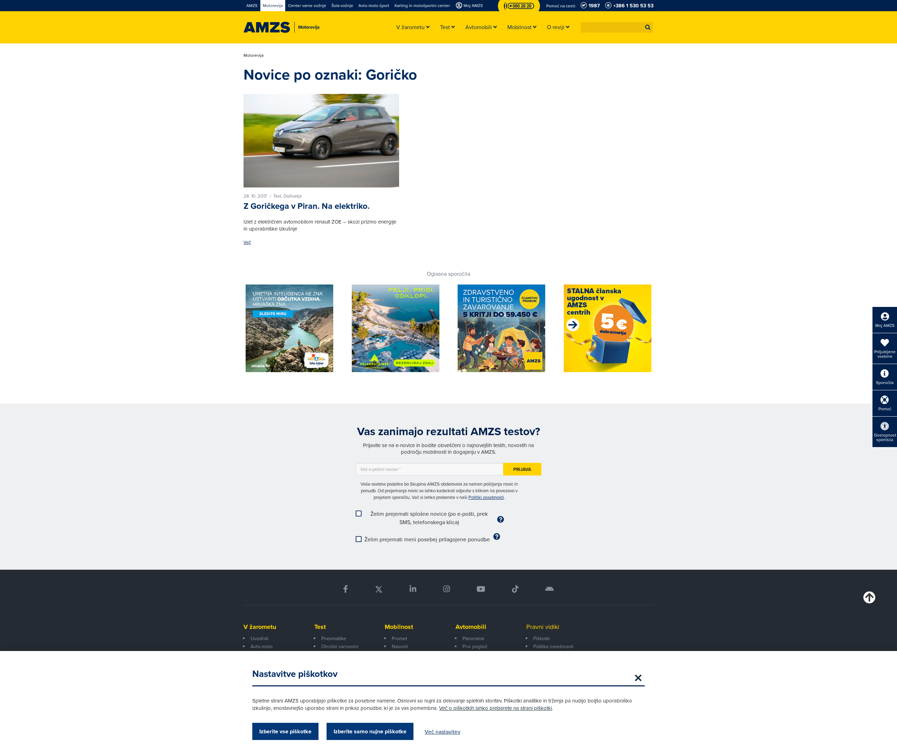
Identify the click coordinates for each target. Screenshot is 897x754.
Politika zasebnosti (553, 646)
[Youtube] (481, 589)
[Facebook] (345, 589)
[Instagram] (446, 589)
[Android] (549, 589)
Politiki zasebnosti (486, 497)
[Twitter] (378, 589)
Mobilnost (399, 626)
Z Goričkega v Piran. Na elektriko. (307, 206)
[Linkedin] (413, 589)
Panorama (473, 638)
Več (247, 242)
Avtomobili (471, 626)
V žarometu (260, 626)
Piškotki (541, 638)
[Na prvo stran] (267, 27)
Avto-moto (262, 646)
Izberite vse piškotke (285, 731)
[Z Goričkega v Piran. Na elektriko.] (321, 140)
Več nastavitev (442, 731)
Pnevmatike (333, 638)
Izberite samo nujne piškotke (370, 731)
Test (320, 626)
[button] (648, 27)
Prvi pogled (475, 646)
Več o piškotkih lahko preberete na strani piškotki (495, 708)
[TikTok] (515, 589)
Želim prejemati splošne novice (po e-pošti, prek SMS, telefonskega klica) (429, 518)
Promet (399, 638)
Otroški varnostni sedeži (339, 650)
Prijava (522, 469)
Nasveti (400, 646)
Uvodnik (259, 638)
